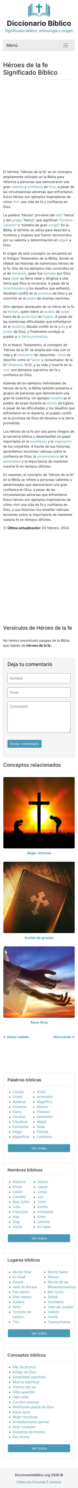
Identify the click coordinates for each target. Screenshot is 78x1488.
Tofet (41, 1202)
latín (59, 215)
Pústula (42, 1132)
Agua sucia (21, 1412)
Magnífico (44, 1102)
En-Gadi (19, 1277)
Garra (17, 1112)
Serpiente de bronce (29, 1432)
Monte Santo (58, 1272)
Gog (16, 1222)
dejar (15, 278)
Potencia (19, 1107)
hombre (66, 220)
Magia (41, 1122)
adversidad (12, 461)
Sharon (53, 1277)
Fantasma (20, 1127)
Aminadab (45, 1212)
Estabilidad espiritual (29, 1377)
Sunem (18, 1282)
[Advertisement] (39, 122)
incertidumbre (14, 288)
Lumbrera (44, 1137)
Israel (65, 311)
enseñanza (38, 441)
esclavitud (29, 316)
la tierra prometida (32, 336)
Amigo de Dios (24, 1372)
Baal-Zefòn (21, 1202)
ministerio (25, 355)
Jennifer (43, 1222)
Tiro (16, 1322)
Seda (41, 1127)
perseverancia (48, 456)
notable (56, 398)
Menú (12, 45)
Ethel (41, 1217)
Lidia (16, 1207)
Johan (42, 1192)
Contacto (55, 1481)
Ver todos (39, 1238)
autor (36, 360)
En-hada (44, 1227)
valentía (17, 187)
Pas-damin (21, 1292)
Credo (17, 1097)
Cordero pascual (26, 1402)
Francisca (20, 1212)
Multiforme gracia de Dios (33, 1407)
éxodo (52, 403)
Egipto (48, 316)
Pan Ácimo (21, 1437)
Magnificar (21, 1137)
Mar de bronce (24, 1367)
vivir (16, 202)
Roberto (19, 1182)
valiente (9, 225)
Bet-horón (56, 1292)
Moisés (13, 311)
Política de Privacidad (31, 1481)
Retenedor (45, 1117)
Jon (40, 1197)
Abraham (19, 273)
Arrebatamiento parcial (31, 1422)
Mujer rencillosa (25, 1417)
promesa (45, 293)
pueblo (49, 311)
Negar (17, 1132)
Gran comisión (24, 1427)
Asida (41, 1092)
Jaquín (42, 1187)
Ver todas (39, 1148)
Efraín (17, 1187)
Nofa (16, 1307)
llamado (49, 273)
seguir (63, 240)
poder (7, 331)
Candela (19, 1197)
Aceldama (55, 1302)
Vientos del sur (24, 1387)
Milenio (42, 1107)
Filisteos (43, 1112)
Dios (52, 187)
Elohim (42, 1207)
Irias (16, 1217)
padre (31, 298)
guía (61, 326)
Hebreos (16, 365)
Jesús (61, 355)
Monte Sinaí (22, 1272)
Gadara (18, 1302)
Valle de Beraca (25, 1287)
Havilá (53, 1317)
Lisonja (18, 1092)
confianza (35, 187)
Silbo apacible (24, 1392)
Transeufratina (59, 1322)
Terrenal (19, 1117)
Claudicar (20, 1122)
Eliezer (42, 1182)
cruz (6, 370)
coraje (53, 225)
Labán (17, 1192)
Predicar (19, 1102)
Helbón (53, 1312)
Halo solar (21, 1397)
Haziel (17, 1227)
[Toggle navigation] (66, 45)
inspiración (63, 441)
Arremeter (45, 1097)
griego (17, 220)
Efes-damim (22, 1297)
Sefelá (53, 1297)
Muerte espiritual (26, 1382)
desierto (18, 326)
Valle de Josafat (60, 1307)
